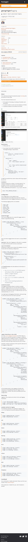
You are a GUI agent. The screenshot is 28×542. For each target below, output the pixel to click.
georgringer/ (6, 11)
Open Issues (4, 43)
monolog (9, 77)
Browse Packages (4, 541)
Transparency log (5, 33)
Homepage (3, 29)
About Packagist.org (4, 536)
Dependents (4, 39)
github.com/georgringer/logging (8, 28)
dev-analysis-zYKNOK (6, 81)
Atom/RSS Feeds (4, 537)
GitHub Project (10, 482)
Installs (2, 38)
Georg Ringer (5, 75)
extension (15, 77)
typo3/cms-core (5, 58)
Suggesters (3, 40)
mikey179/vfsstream (6, 62)
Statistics (2, 539)
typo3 (19, 77)
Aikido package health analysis (8, 49)
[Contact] (20, 536)
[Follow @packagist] (23, 536)
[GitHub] (26, 536)
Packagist (4, 2)
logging (4, 77)
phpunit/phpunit (6, 64)
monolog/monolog (6, 57)
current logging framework (11, 335)
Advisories (3, 48)
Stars (2, 42)
